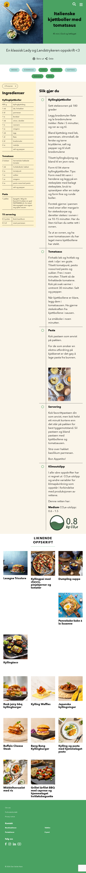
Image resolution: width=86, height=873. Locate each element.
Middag (14, 70)
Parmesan (56, 70)
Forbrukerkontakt (11, 812)
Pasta (50, 76)
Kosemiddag (29, 70)
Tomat (43, 70)
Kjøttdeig (71, 70)
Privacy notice (10, 817)
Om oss (8, 808)
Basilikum (37, 76)
